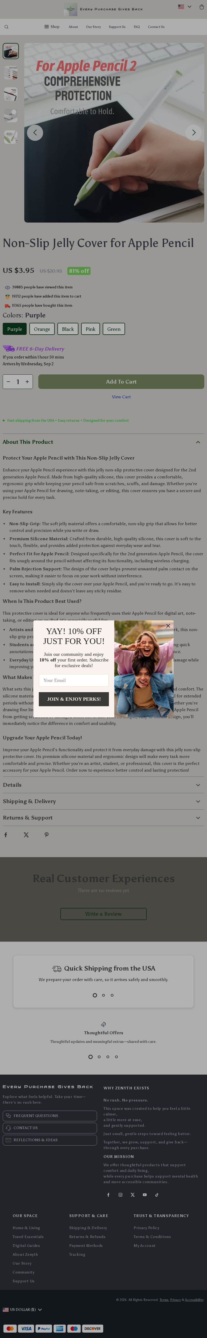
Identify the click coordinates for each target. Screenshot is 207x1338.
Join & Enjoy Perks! (74, 699)
